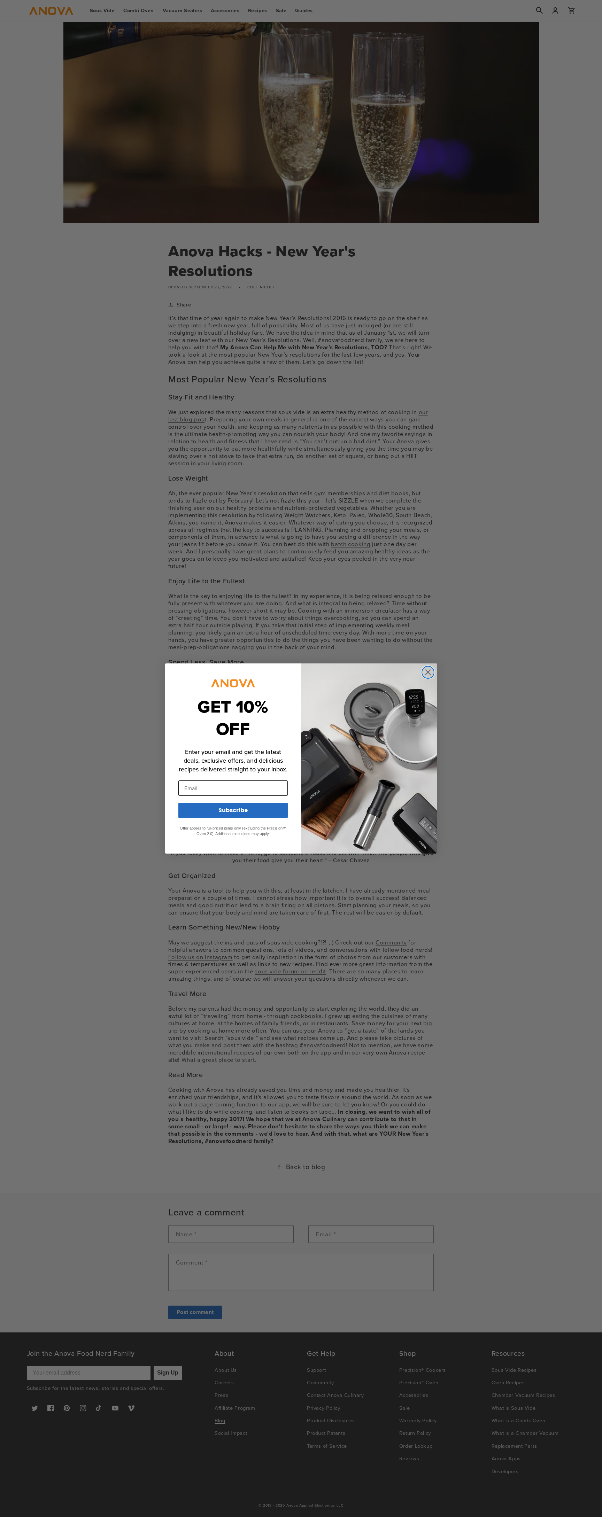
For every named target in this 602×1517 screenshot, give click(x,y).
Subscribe (233, 810)
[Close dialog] (428, 672)
